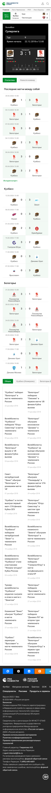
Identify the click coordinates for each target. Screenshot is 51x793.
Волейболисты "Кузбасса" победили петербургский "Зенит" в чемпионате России (12, 535)
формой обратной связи (36, 759)
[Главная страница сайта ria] (3, 4)
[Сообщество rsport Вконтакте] (29, 671)
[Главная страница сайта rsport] (16, 4)
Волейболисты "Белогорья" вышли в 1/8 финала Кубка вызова (12, 451)
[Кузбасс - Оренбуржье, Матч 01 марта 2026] (12, 61)
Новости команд (27, 80)
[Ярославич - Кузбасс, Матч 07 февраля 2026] (7, 61)
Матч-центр (6, 16)
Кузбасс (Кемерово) (25, 381)
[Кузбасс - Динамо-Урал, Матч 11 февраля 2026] (8, 61)
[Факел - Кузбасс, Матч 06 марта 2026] (13, 61)
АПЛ (48, 10)
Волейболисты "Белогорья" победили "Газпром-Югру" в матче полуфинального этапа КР (36, 565)
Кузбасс (10, 59)
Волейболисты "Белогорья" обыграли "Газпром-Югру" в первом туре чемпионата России (36, 646)
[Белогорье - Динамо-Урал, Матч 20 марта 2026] (38, 61)
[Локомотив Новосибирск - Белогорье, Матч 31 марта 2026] (43, 61)
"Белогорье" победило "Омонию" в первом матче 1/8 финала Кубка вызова (36, 400)
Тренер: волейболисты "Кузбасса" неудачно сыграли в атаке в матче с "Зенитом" (13, 592)
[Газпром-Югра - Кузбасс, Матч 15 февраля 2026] (10, 61)
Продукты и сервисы (40, 691)
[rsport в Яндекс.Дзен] (18, 671)
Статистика (10, 80)
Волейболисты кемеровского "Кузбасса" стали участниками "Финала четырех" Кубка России (13, 563)
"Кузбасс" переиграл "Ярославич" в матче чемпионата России (13, 643)
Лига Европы (39, 10)
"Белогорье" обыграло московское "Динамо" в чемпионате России (33, 426)
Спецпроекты (9, 691)
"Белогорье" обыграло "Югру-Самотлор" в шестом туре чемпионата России (36, 508)
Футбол (6, 687)
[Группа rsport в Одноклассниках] (40, 671)
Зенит (36, 205)
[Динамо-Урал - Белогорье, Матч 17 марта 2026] (37, 61)
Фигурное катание (20, 687)
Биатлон (35, 687)
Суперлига (12, 31)
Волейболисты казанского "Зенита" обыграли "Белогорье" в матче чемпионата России (37, 534)
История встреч (10, 181)
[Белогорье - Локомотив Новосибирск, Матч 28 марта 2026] (42, 61)
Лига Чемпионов (18, 10)
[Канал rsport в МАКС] (8, 671)
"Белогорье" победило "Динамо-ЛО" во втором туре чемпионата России (35, 619)
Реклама (23, 691)
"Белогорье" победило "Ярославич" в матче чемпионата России (36, 591)
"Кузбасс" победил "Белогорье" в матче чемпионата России (14, 397)
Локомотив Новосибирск (14, 300)
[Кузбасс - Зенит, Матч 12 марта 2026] (15, 61)
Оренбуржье (37, 233)
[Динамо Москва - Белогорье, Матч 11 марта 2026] (35, 61)
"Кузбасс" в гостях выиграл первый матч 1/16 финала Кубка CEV (14, 505)
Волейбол (9, 27)
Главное (6, 10)
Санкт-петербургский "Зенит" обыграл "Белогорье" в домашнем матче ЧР (13, 482)
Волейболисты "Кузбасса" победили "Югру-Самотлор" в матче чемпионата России (14, 426)
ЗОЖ (44, 687)
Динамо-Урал (37, 261)
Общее (8, 381)
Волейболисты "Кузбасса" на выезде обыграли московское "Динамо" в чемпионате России (36, 454)
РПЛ (29, 10)
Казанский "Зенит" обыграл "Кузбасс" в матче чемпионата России (14, 617)
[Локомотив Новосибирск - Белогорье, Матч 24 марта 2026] (40, 61)
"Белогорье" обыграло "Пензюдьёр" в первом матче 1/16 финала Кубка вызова (36, 482)
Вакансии (7, 702)
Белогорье (40, 59)
